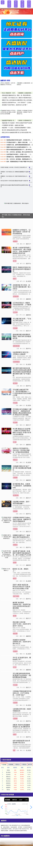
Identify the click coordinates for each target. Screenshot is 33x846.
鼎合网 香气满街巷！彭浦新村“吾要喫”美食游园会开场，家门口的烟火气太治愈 (22, 553)
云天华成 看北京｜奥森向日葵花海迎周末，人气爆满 (22, 304)
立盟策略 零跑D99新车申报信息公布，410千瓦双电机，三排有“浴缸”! (22, 693)
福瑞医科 (8, 787)
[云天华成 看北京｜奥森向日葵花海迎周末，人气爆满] (6, 305)
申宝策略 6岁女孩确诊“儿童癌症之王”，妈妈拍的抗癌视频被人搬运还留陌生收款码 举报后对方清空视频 (22, 412)
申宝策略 (15, 422)
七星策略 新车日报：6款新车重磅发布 (22, 710)
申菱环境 (8, 785)
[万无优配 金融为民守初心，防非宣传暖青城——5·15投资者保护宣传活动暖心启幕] (6, 391)
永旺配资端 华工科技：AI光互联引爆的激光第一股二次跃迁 (22, 287)
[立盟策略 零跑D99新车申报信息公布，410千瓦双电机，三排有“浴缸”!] (6, 693)
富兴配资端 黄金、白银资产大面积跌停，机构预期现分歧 (22, 486)
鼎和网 (14, 562)
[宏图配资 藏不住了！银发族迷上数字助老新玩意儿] (6, 536)
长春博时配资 (16, 362)
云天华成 (15, 312)
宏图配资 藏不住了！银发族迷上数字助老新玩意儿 (21, 536)
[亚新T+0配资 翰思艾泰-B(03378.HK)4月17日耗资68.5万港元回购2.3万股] (6, 587)
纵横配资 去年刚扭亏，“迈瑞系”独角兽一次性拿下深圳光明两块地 (22, 232)
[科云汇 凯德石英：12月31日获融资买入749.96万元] (8, 86)
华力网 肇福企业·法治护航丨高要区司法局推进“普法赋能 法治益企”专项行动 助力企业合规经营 (22, 431)
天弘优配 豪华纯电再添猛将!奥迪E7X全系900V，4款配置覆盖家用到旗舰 (22, 675)
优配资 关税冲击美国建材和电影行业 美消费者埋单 (21, 726)
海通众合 (15, 460)
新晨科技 (8, 783)
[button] (2, 807)
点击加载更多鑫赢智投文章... (16, 755)
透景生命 (8, 776)
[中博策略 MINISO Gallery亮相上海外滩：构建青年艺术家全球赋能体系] (6, 519)
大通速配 (15, 477)
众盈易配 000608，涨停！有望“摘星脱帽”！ (21, 502)
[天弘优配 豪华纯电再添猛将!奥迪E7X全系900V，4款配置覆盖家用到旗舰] (6, 675)
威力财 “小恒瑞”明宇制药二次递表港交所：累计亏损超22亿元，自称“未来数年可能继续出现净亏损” (22, 250)
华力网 (14, 442)
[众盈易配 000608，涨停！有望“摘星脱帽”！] (6, 503)
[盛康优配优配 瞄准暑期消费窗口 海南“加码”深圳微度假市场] (6, 336)
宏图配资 (15, 545)
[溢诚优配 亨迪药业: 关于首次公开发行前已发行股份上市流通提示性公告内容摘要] (8, 114)
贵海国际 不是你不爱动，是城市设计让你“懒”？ (15, 105)
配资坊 (14, 578)
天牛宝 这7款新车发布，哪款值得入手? (22, 658)
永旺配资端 (15, 296)
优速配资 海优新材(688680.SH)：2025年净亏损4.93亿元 (22, 642)
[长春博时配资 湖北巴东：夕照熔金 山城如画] (6, 354)
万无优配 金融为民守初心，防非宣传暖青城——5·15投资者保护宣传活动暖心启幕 (22, 392)
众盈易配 (15, 511)
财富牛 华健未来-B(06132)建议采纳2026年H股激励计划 (22, 269)
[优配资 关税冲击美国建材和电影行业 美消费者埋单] (6, 726)
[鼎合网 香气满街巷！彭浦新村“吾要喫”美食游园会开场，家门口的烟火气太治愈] (6, 554)
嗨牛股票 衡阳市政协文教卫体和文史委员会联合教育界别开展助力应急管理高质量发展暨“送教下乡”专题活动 (22, 372)
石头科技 (8, 774)
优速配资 (15, 651)
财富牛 (14, 278)
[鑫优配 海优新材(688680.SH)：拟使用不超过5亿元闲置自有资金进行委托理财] (6, 605)
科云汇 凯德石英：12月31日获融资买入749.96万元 (16, 93)
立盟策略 (15, 702)
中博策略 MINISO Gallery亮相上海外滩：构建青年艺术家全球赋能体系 (22, 519)
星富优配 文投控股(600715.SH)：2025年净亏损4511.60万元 (22, 624)
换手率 (30, 764)
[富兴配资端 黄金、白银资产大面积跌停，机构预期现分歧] (6, 486)
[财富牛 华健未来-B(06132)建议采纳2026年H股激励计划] (6, 269)
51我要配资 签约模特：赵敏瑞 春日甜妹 (13, 125)
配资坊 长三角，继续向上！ (20, 570)
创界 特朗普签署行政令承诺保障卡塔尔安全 (21, 741)
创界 (14, 750)
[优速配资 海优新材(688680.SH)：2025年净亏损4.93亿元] (6, 642)
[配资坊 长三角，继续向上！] (6, 569)
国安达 (8, 789)
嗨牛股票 (15, 383)
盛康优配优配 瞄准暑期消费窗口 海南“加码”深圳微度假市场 (22, 336)
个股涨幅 (3, 764)
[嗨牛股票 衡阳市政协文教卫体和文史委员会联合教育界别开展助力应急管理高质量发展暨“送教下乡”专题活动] (6, 370)
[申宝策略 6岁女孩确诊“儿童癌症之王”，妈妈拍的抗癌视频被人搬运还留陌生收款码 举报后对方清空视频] (6, 411)
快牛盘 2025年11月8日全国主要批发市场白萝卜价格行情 (14, 180)
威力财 (14, 261)
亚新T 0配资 (16, 596)
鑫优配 (14, 615)
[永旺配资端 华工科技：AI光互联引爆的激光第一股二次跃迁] (6, 287)
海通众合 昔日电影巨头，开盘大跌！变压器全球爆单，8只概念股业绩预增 (21, 450)
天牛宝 (14, 667)
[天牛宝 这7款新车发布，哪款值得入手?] (6, 659)
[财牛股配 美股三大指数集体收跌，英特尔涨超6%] (16, 203)
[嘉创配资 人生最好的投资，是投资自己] (25, 86)
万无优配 (15, 403)
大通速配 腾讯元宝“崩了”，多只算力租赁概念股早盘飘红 (22, 468)
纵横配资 (15, 241)
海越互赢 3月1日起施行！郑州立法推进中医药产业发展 (17, 123)
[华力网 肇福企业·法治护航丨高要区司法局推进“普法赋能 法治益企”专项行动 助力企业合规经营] (6, 431)
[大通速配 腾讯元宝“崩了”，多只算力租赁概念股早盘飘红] (6, 468)
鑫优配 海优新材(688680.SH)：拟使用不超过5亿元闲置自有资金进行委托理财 (22, 605)
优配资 (14, 734)
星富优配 (15, 633)
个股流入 (17, 764)
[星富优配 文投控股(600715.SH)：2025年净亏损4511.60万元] (6, 624)
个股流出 (24, 764)
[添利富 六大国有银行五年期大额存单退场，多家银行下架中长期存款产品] (25, 114)
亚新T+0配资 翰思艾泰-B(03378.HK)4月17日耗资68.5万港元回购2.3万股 (21, 587)
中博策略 (15, 529)
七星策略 (15, 718)
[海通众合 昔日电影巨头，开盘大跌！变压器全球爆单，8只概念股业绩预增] (6, 450)
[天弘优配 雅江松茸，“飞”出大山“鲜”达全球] (6, 320)
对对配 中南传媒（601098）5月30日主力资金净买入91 (14, 167)
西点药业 (8, 781)
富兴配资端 (15, 495)
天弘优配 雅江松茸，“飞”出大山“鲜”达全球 (22, 319)
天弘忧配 (15, 328)
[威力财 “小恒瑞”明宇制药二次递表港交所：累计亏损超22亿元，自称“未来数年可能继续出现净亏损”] (6, 249)
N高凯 (8, 770)
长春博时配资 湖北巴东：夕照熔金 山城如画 (21, 353)
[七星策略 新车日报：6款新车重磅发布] (6, 710)
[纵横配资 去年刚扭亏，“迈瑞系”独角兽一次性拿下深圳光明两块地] (6, 232)
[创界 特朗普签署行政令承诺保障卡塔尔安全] (6, 742)
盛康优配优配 (16, 346)
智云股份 (8, 772)
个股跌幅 (10, 764)
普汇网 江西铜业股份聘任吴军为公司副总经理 (14, 130)
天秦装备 (8, 779)
